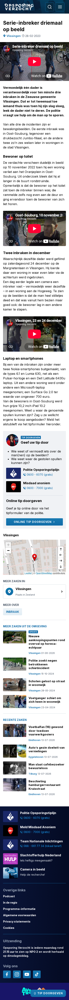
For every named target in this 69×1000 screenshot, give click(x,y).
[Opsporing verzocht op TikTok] (37, 974)
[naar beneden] (61, 566)
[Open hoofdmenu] (60, 6)
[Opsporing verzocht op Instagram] (17, 974)
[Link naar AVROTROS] (27, 991)
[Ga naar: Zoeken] (49, 6)
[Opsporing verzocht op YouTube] (27, 974)
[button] (34, 557)
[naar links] (61, 555)
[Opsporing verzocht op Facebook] (7, 974)
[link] (34, 591)
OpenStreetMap (44, 573)
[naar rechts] (61, 561)
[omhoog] (61, 549)
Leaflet (28, 573)
